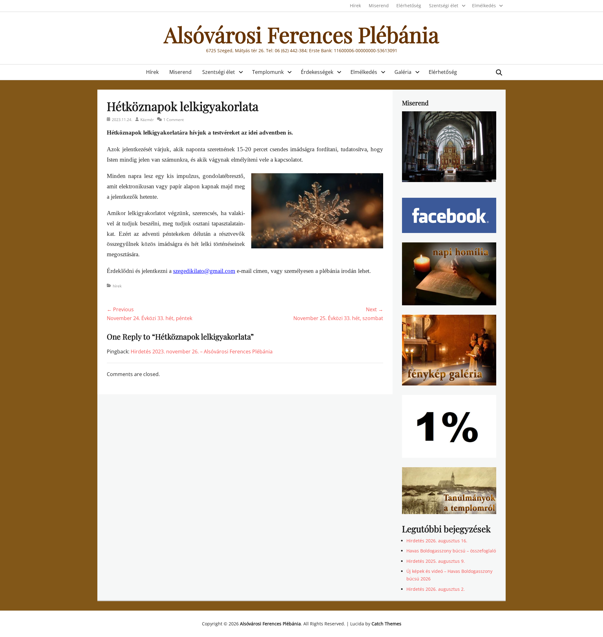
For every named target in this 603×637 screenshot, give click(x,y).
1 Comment (173, 119)
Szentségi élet (443, 5)
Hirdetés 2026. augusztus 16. (436, 541)
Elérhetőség (408, 5)
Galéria (402, 72)
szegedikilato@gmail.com (204, 271)
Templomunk (268, 72)
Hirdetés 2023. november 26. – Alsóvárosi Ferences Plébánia (202, 351)
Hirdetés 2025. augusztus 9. (435, 561)
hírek (117, 286)
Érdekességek (317, 72)
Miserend (379, 5)
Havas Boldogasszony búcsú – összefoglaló (451, 551)
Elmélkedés (484, 5)
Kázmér (147, 119)
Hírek (355, 5)
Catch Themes (386, 624)
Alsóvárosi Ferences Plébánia (301, 34)
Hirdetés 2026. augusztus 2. (435, 589)
